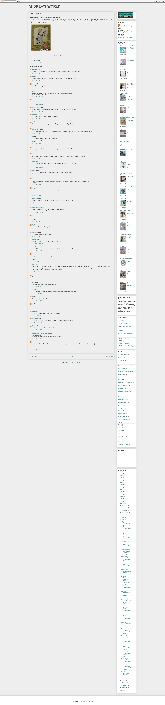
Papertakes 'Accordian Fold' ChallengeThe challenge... (126, 660)
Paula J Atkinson (36, 207)
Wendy (33, 325)
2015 (121, 487)
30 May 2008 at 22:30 (37, 143)
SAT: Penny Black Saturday (125, 346)
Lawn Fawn (121, 394)
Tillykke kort (130, 107)
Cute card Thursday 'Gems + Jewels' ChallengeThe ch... (125, 639)
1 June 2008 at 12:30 (37, 315)
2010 (121, 498)
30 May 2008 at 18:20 (37, 104)
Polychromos (121, 413)
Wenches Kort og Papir (127, 149)
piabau (122, 105)
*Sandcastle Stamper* (126, 45)
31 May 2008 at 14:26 (37, 221)
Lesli (33, 282)
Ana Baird (34, 100)
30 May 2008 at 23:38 (37, 176)
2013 (121, 491)
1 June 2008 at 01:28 (37, 251)
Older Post (109, 356)
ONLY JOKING (124, 198)
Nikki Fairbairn (35, 129)
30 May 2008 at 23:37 (37, 167)
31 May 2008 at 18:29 (37, 236)
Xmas (119, 441)
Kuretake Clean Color (124, 391)
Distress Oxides (122, 377)
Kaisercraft (121, 388)
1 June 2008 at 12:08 (37, 308)
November (125, 508)
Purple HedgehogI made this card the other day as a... (126, 601)
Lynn (121, 81)
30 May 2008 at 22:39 (37, 151)
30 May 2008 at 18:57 (37, 111)
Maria (33, 254)
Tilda (119, 430)
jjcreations (34, 232)
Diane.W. (34, 239)
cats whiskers (35, 198)
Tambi (120, 427)
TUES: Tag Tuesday (123, 320)
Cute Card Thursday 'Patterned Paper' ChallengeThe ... (125, 535)
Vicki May (34, 264)
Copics (120, 363)
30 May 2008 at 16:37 (37, 80)
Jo (32, 304)
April (123, 680)
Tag (119, 422)
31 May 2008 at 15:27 (37, 229)
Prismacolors (37, 62)
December (125, 505)
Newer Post (33, 356)
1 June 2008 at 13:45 (37, 322)
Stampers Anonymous (124, 419)
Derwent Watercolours (124, 365)
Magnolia (120, 396)
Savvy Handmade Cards (127, 117)
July (123, 517)
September (125, 512)
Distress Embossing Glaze (125, 371)
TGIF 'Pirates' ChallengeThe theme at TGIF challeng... (126, 667)
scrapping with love (126, 258)
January (124, 687)
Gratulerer (129, 150)
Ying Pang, (34, 225)
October (124, 510)
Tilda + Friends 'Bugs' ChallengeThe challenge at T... (126, 647)
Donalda (34, 154)
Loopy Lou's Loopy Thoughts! (126, 174)
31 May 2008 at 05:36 (37, 195)
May (123, 522)
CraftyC (33, 161)
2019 (121, 477)
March (123, 682)
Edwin (120, 380)
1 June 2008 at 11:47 (37, 301)
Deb (33, 91)
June (123, 519)
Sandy (33, 188)
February (124, 685)
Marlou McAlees (36, 107)
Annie (33, 76)
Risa (33, 136)
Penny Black (121, 408)
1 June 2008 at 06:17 (37, 271)
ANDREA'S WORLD (44, 6)
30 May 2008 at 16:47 (37, 88)
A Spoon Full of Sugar (67, 19)
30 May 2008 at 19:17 (37, 118)
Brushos (120, 357)
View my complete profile (125, 37)
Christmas (121, 360)
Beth (33, 296)
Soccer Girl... (130, 176)
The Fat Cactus (124, 141)
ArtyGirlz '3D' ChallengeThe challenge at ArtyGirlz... (125, 654)
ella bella (34, 289)
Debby (122, 129)
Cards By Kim (124, 222)
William (120, 439)
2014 (121, 489)
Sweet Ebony (44, 62)
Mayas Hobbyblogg (126, 69)
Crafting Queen (124, 57)
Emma (33, 311)
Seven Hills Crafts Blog (127, 186)
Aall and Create (122, 354)
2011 (121, 496)
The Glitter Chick (125, 210)
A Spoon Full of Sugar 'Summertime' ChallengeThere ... (126, 526)
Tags (119, 425)
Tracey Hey (121, 436)
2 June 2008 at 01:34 (37, 346)
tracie (33, 146)
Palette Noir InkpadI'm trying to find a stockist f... (126, 572)
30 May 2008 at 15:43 (37, 73)
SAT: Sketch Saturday (124, 343)
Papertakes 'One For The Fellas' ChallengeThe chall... (126, 558)
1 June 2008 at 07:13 (37, 286)
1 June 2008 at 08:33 (37, 293)
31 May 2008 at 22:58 (37, 243)
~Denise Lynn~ (36, 342)
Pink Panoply (124, 93)
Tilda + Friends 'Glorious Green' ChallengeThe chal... (125, 616)
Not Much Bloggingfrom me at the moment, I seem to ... (125, 594)
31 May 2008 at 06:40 (37, 204)
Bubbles (34, 216)
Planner (120, 410)
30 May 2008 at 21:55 (37, 133)
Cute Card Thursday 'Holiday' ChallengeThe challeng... (125, 608)
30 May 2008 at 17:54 (37, 97)
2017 (121, 482)
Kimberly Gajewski (37, 246)
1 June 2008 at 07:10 (37, 279)
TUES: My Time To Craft (124, 326)
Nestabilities (121, 405)
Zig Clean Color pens (124, 444)
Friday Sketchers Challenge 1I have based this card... (126, 631)
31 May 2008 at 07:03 (37, 213)
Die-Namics (121, 368)
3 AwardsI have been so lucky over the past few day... (125, 552)
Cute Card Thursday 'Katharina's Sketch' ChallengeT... (125, 579)
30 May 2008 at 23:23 (37, 158)
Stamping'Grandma (125, 234)
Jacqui (122, 246)
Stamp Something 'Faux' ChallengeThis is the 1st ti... (126, 565)
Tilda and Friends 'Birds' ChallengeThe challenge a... (126, 586)
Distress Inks (121, 374)
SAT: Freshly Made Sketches (126, 336)
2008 (121, 503)
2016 (121, 484)
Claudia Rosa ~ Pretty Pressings (40, 179)
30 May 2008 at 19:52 (37, 126)
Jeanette (34, 275)
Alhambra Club (36, 114)
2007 (121, 690)
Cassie (33, 84)
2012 (121, 494)
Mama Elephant (122, 399)
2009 (121, 501)
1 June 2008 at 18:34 (37, 330)
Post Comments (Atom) (75, 362)
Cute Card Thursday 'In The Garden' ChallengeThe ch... (125, 674)
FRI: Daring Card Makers (125, 333)
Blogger (91, 701)
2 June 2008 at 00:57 (37, 338)
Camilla (34, 121)
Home (72, 356)
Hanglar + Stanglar (123, 385)
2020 (121, 475)
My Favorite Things (123, 402)
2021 (121, 473)
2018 (121, 480)
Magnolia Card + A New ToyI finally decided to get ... (126, 624)
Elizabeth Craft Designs (124, 382)
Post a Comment (36, 349)
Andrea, (122, 25)
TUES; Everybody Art (124, 323)
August (124, 514)
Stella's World (124, 282)
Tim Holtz (120, 433)
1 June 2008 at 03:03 (37, 261)
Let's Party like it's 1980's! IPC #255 (130, 49)
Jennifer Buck (35, 318)
